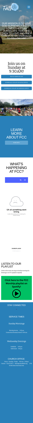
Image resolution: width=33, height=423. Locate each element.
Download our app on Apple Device (16, 82)
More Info (16, 142)
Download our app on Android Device (16, 88)
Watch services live (16, 76)
